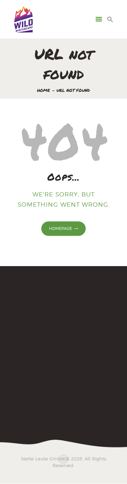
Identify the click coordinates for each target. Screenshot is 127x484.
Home (43, 90)
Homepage (60, 228)
